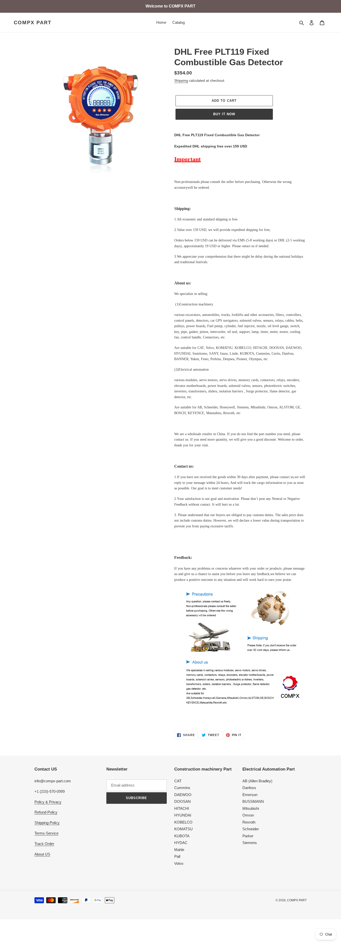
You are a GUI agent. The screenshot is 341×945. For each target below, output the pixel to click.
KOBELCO (183, 822)
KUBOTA (181, 836)
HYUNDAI (182, 815)
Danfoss (249, 788)
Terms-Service (46, 833)
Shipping (181, 80)
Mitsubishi (250, 808)
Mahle (179, 850)
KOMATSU (183, 829)
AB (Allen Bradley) (257, 781)
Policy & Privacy (47, 802)
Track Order (44, 844)
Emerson (249, 795)
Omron (248, 815)
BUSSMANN (253, 801)
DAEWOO (182, 795)
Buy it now (224, 114)
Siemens (249, 843)
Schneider (250, 829)
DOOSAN (182, 801)
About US (42, 854)
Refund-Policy (45, 812)
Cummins (182, 788)
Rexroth (248, 822)
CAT (177, 781)
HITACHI (181, 808)
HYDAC (180, 843)
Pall (177, 856)
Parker (247, 836)
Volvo (178, 863)
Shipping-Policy (47, 823)
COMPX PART (32, 22)
